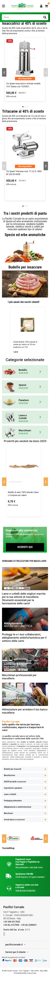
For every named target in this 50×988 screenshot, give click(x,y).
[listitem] (27, 332)
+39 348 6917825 (11, 921)
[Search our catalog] (45, 17)
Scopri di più (23, 373)
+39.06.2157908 (11, 924)
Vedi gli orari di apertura (25, 890)
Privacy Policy (31, 973)
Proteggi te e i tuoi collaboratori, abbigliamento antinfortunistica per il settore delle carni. (24, 637)
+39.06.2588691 (29, 924)
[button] (7, 332)
